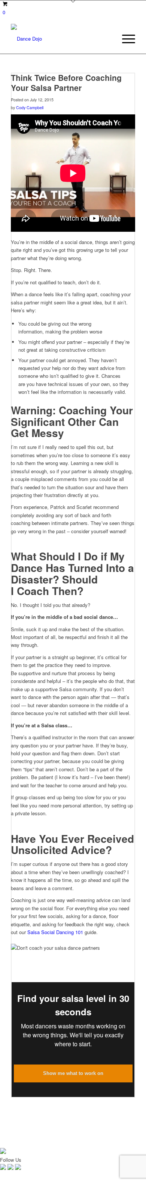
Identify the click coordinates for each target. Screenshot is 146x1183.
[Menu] (125, 39)
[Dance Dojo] (60, 39)
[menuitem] (125, 39)
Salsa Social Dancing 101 (55, 932)
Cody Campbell (29, 107)
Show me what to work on (73, 1073)
